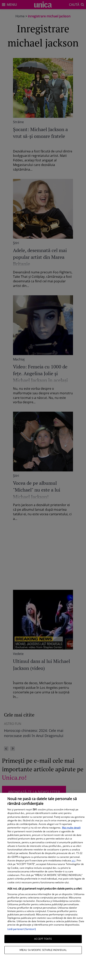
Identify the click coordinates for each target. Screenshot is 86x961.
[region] (43, 877)
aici (73, 860)
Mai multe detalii (71, 827)
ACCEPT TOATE (43, 938)
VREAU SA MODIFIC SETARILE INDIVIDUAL (43, 950)
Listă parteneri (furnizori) (21, 929)
